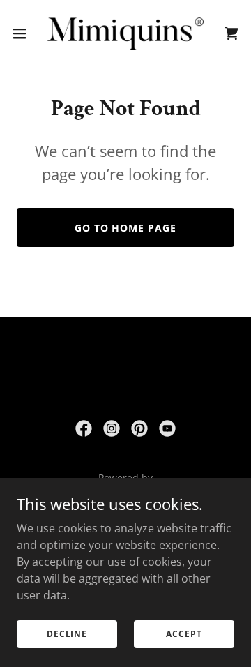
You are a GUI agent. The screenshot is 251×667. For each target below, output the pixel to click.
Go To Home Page (126, 227)
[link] (125, 33)
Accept (183, 634)
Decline (67, 634)
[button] (24, 33)
